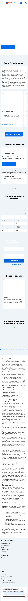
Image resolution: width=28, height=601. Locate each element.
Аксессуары (3, 551)
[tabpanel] (14, 158)
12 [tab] (16, 349)
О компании (4, 557)
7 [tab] (7, 349)
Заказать (6, 181)
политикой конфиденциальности (10, 593)
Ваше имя (6, 246)
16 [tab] (23, 349)
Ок (14, 598)
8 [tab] (9, 349)
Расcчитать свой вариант (13, 134)
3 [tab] (15, 170)
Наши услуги (4, 559)
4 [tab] (2, 349)
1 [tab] (12, 170)
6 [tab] (6, 349)
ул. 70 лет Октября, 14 (6, 580)
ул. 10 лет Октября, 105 (6, 576)
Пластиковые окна (5, 543)
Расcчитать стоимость (7, 124)
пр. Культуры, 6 (4, 574)
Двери (2, 547)
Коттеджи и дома (5, 549)
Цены (2, 562)
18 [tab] (27, 349)
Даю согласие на (13, 51)
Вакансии (3, 566)
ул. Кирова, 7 (4, 578)
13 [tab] (18, 349)
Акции (2, 564)
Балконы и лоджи (5, 545)
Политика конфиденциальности (8, 568)
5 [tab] (4, 349)
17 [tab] (25, 349)
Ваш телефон (4, 39)
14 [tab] (20, 349)
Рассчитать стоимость (9, 164)
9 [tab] (11, 349)
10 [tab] (13, 349)
